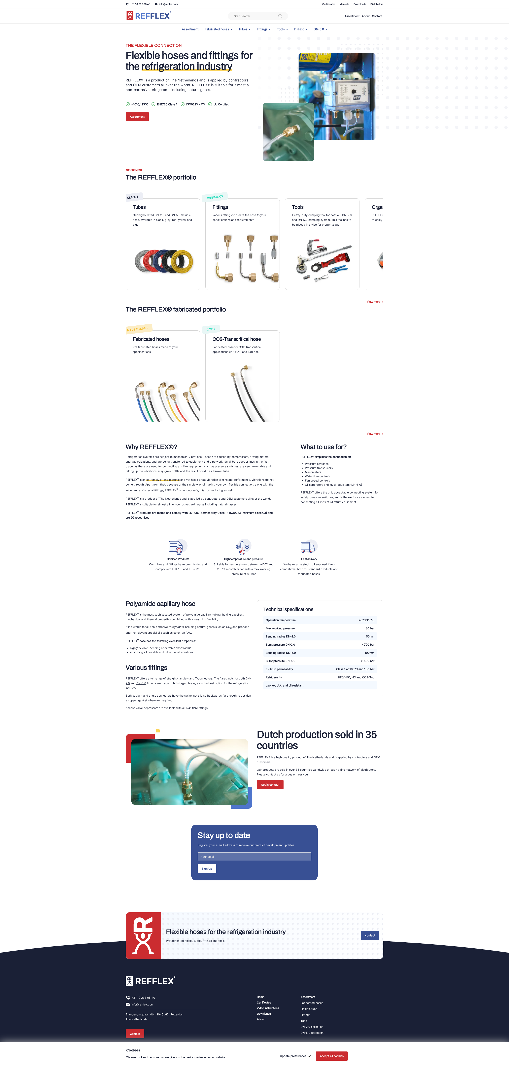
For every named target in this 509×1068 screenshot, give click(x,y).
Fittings (262, 29)
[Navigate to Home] (150, 981)
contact (271, 774)
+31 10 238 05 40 (140, 4)
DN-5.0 (319, 29)
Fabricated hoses (217, 29)
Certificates (328, 4)
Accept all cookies (332, 1056)
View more (373, 301)
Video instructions (268, 1008)
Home (260, 997)
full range (156, 678)
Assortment (352, 16)
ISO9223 (235, 512)
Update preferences (293, 1056)
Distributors (376, 4)
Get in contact (270, 784)
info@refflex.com (168, 4)
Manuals (344, 4)
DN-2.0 (299, 29)
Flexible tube (309, 1008)
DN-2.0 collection (312, 1026)
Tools (281, 29)
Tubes (243, 29)
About (366, 16)
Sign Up (207, 868)
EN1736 (193, 512)
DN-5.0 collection (312, 1032)
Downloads (360, 4)
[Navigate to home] (148, 16)
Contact (377, 16)
